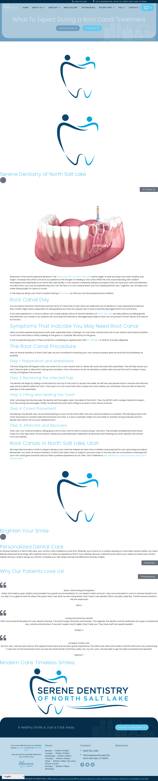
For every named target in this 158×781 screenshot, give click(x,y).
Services (53, 7)
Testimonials (88, 7)
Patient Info (105, 7)
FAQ (120, 7)
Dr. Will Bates (93, 340)
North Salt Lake (105, 313)
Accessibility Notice (139, 779)
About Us (37, 7)
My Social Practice (86, 779)
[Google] (87, 765)
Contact (133, 7)
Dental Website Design (63, 779)
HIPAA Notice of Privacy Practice (112, 779)
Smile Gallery (71, 7)
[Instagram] (93, 765)
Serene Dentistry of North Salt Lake (74, 276)
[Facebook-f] (82, 765)
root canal (65, 293)
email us (20, 748)
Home (25, 7)
